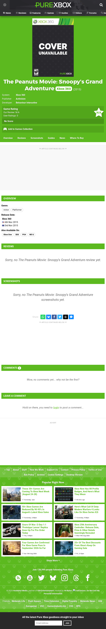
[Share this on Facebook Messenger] (71, 317)
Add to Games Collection (20, 129)
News (62, 138)
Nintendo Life (18, 601)
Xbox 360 (20, 95)
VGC (42, 606)
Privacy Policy (78, 470)
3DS (17, 234)
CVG (71, 606)
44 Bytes (68, 590)
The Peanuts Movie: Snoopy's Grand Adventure (53, 85)
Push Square (34, 601)
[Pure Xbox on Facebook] (88, 578)
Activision (21, 99)
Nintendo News (87, 601)
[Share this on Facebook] (54, 317)
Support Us (52, 470)
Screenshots (37, 138)
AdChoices (81, 590)
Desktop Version (74, 474)
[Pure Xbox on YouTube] (30, 578)
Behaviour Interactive (26, 102)
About (16, 470)
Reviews (22, 138)
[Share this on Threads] (65, 317)
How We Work (37, 470)
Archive (41, 474)
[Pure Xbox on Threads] (76, 578)
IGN (100, 601)
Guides (51, 138)
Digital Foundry (69, 601)
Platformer (17, 210)
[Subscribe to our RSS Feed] (18, 578)
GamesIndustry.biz (56, 606)
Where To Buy (77, 138)
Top (8, 470)
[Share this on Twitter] (59, 317)
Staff (24, 470)
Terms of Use (95, 470)
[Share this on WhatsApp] (42, 317)
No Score (8, 121)
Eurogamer (31, 606)
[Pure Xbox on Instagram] (64, 578)
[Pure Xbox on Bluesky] (53, 578)
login (56, 407)
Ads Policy (29, 474)
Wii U (31, 234)
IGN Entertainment (45, 590)
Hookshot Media (20, 590)
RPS (78, 606)
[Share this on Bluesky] (48, 317)
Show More (52, 560)
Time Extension (51, 601)
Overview (8, 138)
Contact (64, 470)
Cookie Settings (55, 474)
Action (6, 210)
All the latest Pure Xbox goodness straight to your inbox (53, 617)
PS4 (24, 234)
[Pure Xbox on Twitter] (41, 578)
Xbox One (7, 234)
